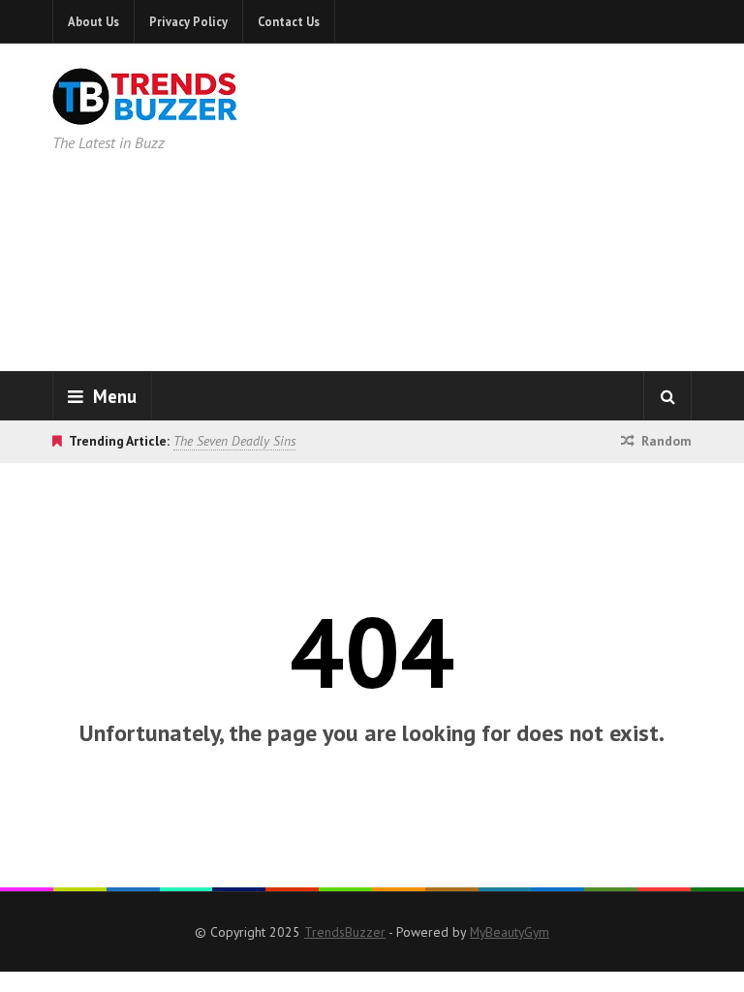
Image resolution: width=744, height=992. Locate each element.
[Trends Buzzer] (145, 112)
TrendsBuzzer (345, 932)
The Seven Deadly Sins (234, 441)
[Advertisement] (526, 203)
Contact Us (289, 21)
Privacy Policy (188, 21)
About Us (93, 21)
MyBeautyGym (509, 932)
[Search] (667, 396)
